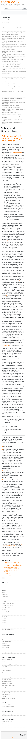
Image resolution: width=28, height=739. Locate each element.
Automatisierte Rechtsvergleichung (8, 30)
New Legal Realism (5, 612)
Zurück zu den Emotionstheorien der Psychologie (11, 93)
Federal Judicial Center (6, 704)
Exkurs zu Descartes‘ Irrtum (7, 94)
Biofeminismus (5, 154)
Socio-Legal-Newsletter (6, 687)
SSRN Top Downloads (6, 694)
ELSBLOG (3, 598)
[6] (6, 295)
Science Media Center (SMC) (7, 681)
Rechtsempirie (4, 616)
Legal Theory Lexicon (6, 647)
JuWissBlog (4, 609)
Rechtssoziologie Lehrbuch (7, 677)
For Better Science (5, 599)
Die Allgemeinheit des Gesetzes (8, 57)
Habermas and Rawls (6, 607)
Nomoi (3, 614)
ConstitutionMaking (5, 723)
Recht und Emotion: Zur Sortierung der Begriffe (11, 105)
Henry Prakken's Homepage (7, 637)
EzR (2, 636)
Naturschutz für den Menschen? (12, 562)
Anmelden (14, 737)
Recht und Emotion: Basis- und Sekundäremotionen (12, 98)
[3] (8, 241)
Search (24, 8)
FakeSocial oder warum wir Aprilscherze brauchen (11, 25)
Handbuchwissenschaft (6, 73)
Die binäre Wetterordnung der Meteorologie (10, 112)
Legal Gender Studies (6, 645)
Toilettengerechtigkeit (16, 152)
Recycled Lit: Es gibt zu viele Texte (8, 84)
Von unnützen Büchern (6, 75)
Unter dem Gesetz (5, 625)
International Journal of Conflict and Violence (10, 664)
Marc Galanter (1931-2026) (7, 24)
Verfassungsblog (5, 627)
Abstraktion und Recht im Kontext (8, 49)
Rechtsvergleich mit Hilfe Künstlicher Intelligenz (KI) (12, 32)
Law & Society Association (7, 666)
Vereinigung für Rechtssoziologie (8, 698)
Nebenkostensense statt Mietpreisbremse (10, 76)
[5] (2, 479)
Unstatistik (4, 696)
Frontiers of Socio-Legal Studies (8, 603)
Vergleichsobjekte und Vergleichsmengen (10, 34)
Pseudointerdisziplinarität (7, 47)
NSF (2, 672)
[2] (9, 164)
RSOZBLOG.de (10, 2)
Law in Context (4, 643)
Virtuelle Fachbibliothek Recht (7, 652)
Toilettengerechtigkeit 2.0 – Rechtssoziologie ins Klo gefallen (12, 138)
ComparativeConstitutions (7, 721)
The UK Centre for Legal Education (8, 714)
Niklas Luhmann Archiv (6, 670)
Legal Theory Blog (5, 611)
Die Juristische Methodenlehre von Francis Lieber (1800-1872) (14, 71)
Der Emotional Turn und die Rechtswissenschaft (11, 107)
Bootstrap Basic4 (17, 732)
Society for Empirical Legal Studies (8, 685)
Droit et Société (5, 596)
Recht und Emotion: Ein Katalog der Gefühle (10, 100)
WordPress (8, 732)
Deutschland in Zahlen (6, 662)
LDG (2, 668)
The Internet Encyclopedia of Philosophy (10, 650)
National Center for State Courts (8, 706)
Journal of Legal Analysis (6, 641)
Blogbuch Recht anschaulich (7, 584)
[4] (8, 245)
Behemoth (4, 661)
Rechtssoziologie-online (6, 679)
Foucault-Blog (4, 601)
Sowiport (3, 688)
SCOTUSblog (4, 618)
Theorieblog (4, 622)
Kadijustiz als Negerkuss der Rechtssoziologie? (11, 19)
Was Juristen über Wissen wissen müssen (10, 61)
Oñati (3, 674)
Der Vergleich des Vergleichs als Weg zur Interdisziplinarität (13, 36)
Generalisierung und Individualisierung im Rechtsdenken (12, 59)
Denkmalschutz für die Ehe (10, 570)
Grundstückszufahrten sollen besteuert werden (11, 66)
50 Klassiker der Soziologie (7, 659)
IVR (2, 639)
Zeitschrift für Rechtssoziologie (8, 629)
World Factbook (5, 726)
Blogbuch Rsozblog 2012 (7, 586)
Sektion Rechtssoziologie (7, 683)
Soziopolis (4, 690)
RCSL (3, 675)
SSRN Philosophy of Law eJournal (8, 649)
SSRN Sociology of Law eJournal (8, 692)
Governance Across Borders (7, 605)
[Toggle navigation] (4, 12)
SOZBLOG (4, 620)
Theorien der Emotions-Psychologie (9, 96)
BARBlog (3, 592)
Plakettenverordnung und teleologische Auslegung (11, 114)
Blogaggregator (5, 594)
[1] (16, 149)
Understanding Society (6, 624)
